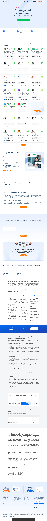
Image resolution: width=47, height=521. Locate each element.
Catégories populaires (16, 496)
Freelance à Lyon (26, 498)
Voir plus (23, 144)
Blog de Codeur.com (5, 500)
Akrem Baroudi (36, 76)
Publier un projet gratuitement (24, 19)
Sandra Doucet (22, 89)
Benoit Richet (9, 103)
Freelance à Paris (26, 497)
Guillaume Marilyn (23, 48)
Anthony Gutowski (23, 103)
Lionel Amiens (9, 117)
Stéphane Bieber (36, 48)
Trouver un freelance (34, 329)
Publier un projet (39, 1)
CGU (15, 516)
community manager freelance (25, 15)
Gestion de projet (15, 504)
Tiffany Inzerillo (9, 90)
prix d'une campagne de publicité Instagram (13, 224)
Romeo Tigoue (9, 76)
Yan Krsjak (22, 62)
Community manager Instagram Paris (23, 274)
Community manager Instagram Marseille (23, 271)
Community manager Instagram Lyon (9, 271)
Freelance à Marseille (26, 499)
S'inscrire (39, 503)
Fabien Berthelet (9, 48)
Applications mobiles (16, 503)
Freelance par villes (26, 496)
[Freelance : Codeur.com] (7, 1)
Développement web (16, 497)
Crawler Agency (22, 76)
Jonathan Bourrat (36, 89)
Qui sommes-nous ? (5, 497)
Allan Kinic (8, 62)
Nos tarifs (4, 498)
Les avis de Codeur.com (6, 501)
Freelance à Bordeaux (26, 501)
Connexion (34, 1)
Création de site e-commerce (17, 498)
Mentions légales (5, 516)
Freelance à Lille (26, 500)
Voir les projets (23, 1)
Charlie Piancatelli (23, 117)
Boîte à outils (4, 499)
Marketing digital (15, 502)
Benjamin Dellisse (36, 117)
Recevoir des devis (37, 111)
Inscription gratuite (29, 1)
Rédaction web (15, 500)
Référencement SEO (16, 499)
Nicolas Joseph (36, 62)
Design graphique (15, 501)
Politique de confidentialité (11, 516)
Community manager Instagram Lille (9, 274)
